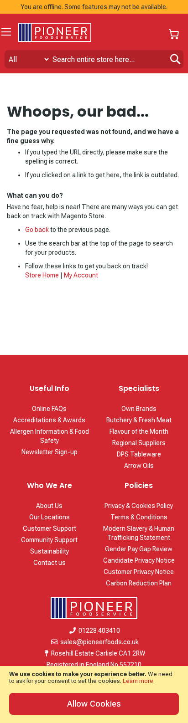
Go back (37, 229)
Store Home (42, 275)
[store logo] (54, 32)
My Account (81, 275)
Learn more (138, 680)
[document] (94, 694)
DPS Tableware (139, 454)
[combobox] (94, 59)
